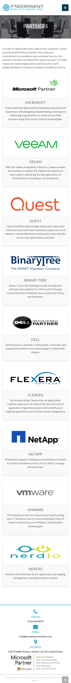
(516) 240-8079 (35, 621)
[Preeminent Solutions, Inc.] (23, 7)
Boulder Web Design (46, 677)
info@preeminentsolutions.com (35, 636)
